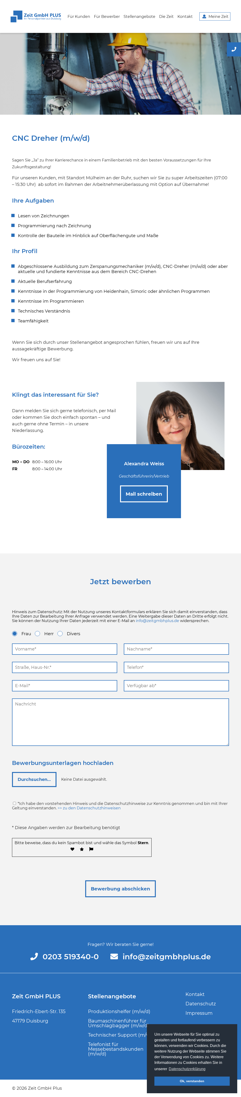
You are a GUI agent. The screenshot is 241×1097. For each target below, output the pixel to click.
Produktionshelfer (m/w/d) (119, 1011)
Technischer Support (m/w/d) (122, 1035)
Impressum (199, 1013)
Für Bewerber (107, 16)
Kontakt (185, 16)
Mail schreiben (144, 494)
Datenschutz (200, 1003)
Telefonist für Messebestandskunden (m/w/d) (116, 1049)
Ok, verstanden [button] (192, 1081)
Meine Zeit (219, 16)
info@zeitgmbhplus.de (157, 621)
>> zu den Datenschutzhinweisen (89, 808)
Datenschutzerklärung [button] (187, 1069)
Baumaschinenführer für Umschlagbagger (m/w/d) (118, 1023)
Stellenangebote (139, 16)
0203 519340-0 (72, 956)
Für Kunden (79, 16)
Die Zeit (166, 16)
